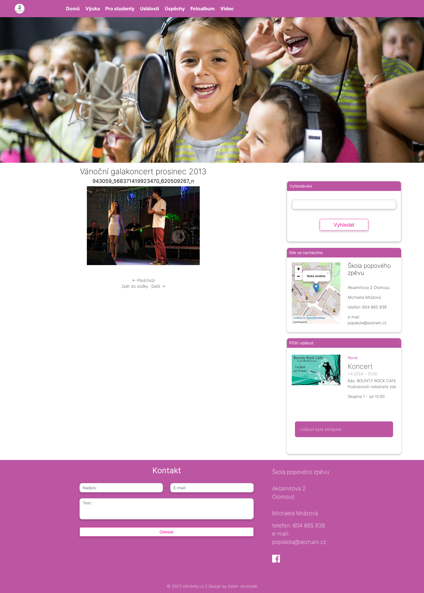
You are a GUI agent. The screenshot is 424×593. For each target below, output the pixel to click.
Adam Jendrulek (242, 586)
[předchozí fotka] (21, 227)
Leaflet (297, 318)
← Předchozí (143, 280)
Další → (158, 286)
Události (149, 9)
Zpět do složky (134, 286)
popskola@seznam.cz (299, 542)
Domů (73, 9)
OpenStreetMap (315, 318)
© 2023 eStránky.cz (186, 586)
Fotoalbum (202, 9)
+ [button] (298, 269)
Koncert (360, 366)
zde (393, 386)
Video (227, 9)
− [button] (298, 276)
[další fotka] (265, 227)
